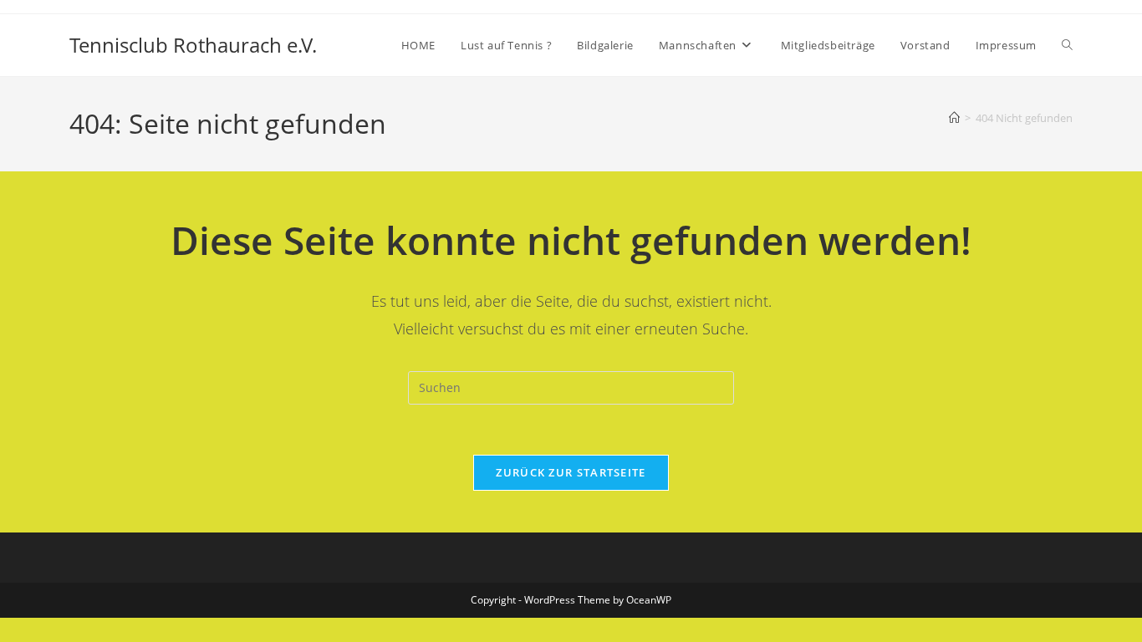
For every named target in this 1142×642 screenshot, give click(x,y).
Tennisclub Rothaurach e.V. (193, 45)
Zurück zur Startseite (570, 472)
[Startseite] (954, 117)
